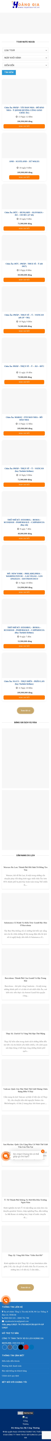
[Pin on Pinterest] (26, 1347)
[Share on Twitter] (15, 1347)
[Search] (48, 4)
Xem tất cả (25, 710)
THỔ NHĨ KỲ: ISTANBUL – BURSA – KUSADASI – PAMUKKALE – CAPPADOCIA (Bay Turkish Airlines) (24, 630)
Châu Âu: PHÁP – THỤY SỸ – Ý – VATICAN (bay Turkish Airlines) (24, 469)
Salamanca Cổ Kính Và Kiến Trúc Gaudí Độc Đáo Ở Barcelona (25, 924)
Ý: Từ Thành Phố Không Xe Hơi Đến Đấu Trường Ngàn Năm (25, 1201)
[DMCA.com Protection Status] (25, 1413)
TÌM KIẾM (8, 72)
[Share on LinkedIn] (31, 1347)
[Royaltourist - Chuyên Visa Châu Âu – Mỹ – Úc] (25, 4)
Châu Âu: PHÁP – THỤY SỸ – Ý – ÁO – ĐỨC (24, 366)
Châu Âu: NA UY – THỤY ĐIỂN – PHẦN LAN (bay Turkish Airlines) (24, 682)
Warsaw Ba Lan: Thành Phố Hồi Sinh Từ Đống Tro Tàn (25, 868)
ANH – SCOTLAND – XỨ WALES (24, 161)
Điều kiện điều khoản (11, 1361)
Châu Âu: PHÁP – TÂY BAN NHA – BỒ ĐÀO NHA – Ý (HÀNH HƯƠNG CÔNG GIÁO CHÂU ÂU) (24, 110)
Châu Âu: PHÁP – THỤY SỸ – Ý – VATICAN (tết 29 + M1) (24, 316)
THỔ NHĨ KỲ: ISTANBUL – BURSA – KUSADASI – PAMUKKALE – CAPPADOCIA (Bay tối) (24, 522)
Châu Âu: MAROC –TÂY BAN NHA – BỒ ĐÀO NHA (24, 418)
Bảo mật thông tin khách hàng (14, 1371)
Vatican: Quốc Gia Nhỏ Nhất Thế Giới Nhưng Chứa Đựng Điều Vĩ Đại (25, 1090)
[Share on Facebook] (10, 1347)
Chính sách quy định (10, 1376)
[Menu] (4, 4)
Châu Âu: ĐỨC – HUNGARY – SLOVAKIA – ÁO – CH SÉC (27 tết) (24, 213)
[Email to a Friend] (20, 1347)
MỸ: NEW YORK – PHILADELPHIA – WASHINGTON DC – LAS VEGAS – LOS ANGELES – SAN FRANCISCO (24, 576)
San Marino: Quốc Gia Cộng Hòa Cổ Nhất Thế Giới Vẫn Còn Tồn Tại (25, 1145)
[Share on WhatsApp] (4, 1347)
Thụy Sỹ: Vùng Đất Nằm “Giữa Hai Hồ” (25, 1255)
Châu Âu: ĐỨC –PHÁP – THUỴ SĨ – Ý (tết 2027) (24, 265)
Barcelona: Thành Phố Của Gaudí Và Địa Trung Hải (25, 979)
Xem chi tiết (24, 126)
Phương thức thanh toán (11, 1366)
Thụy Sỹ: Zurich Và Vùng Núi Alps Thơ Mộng (25, 1033)
